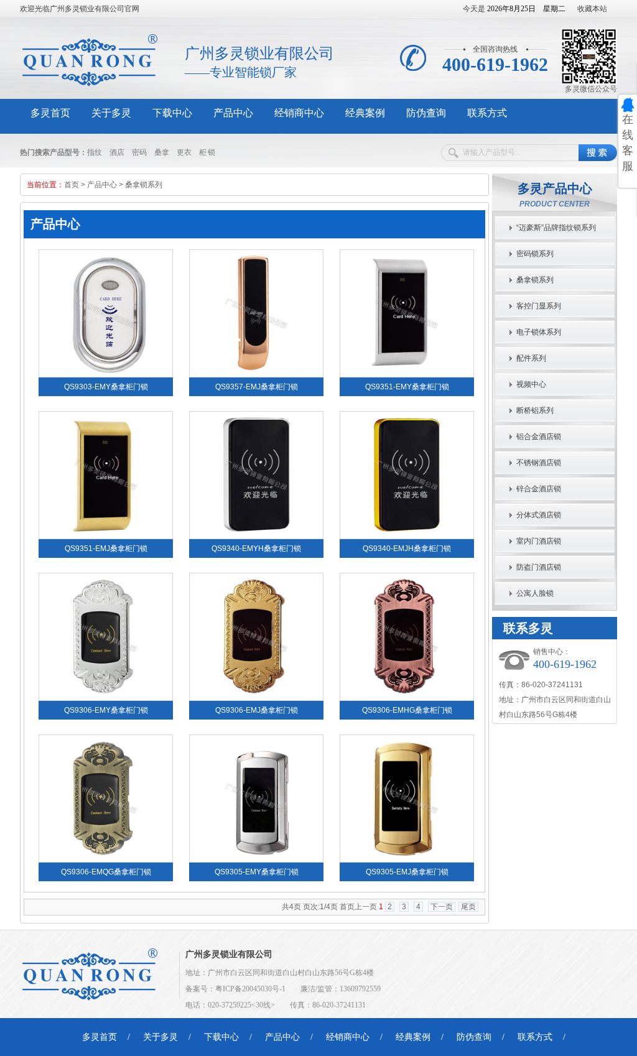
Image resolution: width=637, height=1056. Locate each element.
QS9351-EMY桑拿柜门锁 (407, 386)
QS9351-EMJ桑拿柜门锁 (106, 548)
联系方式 (487, 113)
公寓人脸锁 (535, 593)
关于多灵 (111, 113)
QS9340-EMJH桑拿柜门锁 (407, 548)
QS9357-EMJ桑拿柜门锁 (256, 386)
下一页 (441, 906)
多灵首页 (50, 113)
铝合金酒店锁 (538, 436)
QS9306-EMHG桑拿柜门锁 (407, 710)
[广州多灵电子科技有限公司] (96, 84)
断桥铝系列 (535, 410)
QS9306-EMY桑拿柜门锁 (106, 710)
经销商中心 (299, 113)
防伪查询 (426, 113)
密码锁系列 (535, 253)
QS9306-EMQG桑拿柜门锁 (106, 872)
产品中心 (233, 113)
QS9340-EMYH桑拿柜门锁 (256, 548)
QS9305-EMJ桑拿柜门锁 (407, 872)
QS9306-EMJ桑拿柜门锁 (256, 710)
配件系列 (531, 358)
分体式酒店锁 (538, 515)
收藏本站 (592, 8)
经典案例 (365, 113)
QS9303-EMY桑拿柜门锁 (106, 386)
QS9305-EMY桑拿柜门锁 (257, 872)
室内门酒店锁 (538, 541)
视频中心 (531, 384)
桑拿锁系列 (143, 184)
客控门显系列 (538, 306)
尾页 (468, 906)
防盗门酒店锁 (538, 567)
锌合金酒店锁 (538, 488)
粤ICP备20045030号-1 (250, 988)
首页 (71, 184)
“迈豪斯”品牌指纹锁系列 (556, 227)
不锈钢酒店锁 (538, 462)
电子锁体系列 (538, 332)
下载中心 (172, 113)
